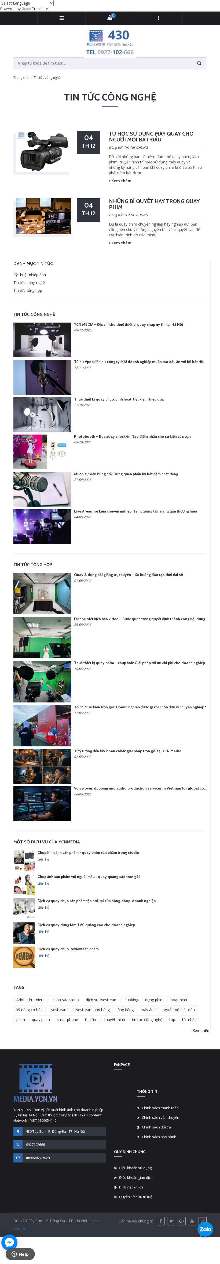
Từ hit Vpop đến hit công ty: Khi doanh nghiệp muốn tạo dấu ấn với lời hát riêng (140, 361)
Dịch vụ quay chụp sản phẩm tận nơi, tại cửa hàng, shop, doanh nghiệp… (98, 900)
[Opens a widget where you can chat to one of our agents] (20, 1254)
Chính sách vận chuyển (160, 1117)
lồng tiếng (125, 1009)
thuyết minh (114, 1019)
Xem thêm (202, 1030)
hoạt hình (179, 999)
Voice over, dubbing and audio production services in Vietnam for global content (143, 788)
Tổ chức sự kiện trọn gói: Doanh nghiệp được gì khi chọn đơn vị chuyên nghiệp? (140, 707)
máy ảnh (148, 1009)
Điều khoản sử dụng (135, 1167)
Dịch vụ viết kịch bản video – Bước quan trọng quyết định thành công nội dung (139, 618)
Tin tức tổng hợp (27, 290)
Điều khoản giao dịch (136, 1177)
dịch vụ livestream (102, 999)
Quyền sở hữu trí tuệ (135, 1196)
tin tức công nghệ (147, 1019)
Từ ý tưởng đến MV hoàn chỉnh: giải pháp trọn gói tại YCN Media (127, 751)
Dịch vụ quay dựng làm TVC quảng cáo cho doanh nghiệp (86, 924)
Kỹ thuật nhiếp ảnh (29, 274)
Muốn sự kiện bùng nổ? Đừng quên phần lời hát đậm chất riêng (126, 474)
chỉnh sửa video (65, 999)
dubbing (131, 999)
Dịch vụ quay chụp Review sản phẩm (68, 949)
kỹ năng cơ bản (29, 1009)
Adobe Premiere (30, 999)
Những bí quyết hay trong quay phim (154, 204)
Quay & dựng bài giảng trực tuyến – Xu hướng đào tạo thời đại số (128, 574)
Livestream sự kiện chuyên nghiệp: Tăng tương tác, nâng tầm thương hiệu (135, 511)
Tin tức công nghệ (29, 282)
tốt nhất (189, 1019)
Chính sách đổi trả (156, 1127)
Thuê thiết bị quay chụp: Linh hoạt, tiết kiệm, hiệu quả (119, 399)
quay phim (41, 1019)
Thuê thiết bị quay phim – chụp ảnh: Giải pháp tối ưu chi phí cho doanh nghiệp (139, 662)
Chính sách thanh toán (160, 1107)
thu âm (91, 1019)
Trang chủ (20, 77)
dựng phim (154, 999)
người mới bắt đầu (179, 1009)
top (172, 1019)
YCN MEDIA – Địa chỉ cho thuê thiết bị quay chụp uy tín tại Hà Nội (128, 324)
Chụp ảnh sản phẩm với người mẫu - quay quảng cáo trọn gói (89, 876)
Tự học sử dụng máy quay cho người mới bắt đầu (151, 136)
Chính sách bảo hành (159, 1136)
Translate (40, 8)
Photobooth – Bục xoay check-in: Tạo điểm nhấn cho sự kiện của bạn (132, 436)
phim (20, 1019)
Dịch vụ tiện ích (131, 1187)
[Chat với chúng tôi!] (9, 1243)
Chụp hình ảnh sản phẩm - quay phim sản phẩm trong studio (88, 852)
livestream (59, 1009)
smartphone (67, 1019)
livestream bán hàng (92, 1009)
